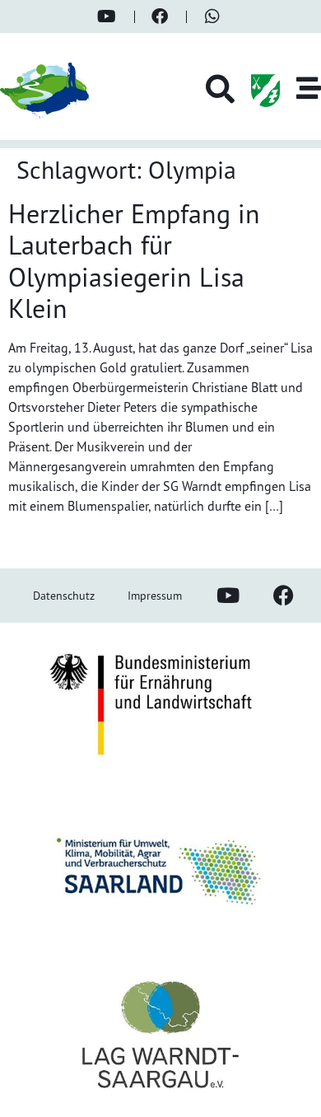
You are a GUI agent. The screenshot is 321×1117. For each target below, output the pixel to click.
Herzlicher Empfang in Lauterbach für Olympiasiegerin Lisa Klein (134, 261)
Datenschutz (64, 595)
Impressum (155, 595)
